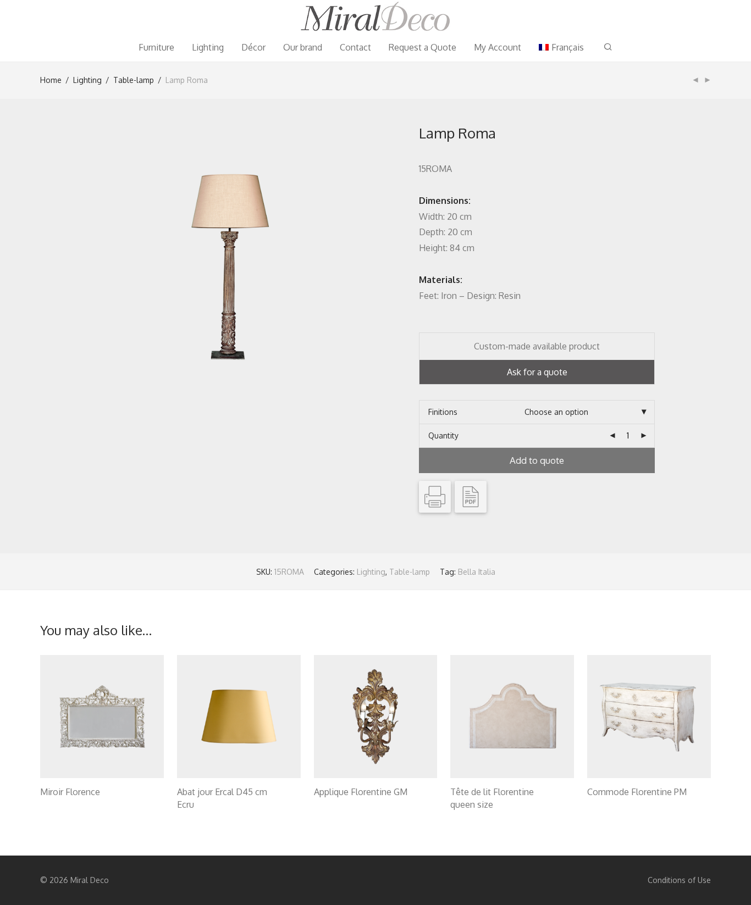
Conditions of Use (679, 880)
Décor (253, 47)
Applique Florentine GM (360, 791)
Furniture (156, 47)
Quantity (443, 435)
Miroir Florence (70, 791)
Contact (355, 47)
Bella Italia (476, 571)
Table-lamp (133, 80)
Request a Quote (422, 47)
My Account (497, 47)
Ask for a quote (537, 372)
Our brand (302, 47)
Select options (60, 805)
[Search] (608, 47)
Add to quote (537, 460)
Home (51, 80)
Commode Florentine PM (637, 791)
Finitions (442, 412)
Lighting (208, 47)
